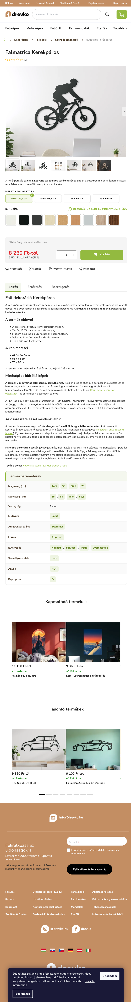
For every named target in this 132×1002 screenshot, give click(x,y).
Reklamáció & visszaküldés (49, 914)
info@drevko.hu (71, 817)
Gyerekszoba (100, 547)
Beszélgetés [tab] (60, 287)
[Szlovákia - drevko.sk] (52, 950)
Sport (55, 516)
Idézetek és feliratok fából (107, 914)
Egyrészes (57, 526)
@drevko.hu (59, 929)
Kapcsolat (24, 3)
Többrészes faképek (104, 907)
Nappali (56, 547)
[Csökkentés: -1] (59, 255)
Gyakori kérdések (45, 3)
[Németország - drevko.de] (70, 950)
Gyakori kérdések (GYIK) (47, 892)
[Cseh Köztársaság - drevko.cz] (61, 950)
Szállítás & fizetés (70, 3)
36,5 (71, 496)
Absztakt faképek (102, 892)
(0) (25, 60)
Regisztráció (120, 3)
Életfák (75, 914)
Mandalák (77, 907)
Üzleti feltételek (42, 899)
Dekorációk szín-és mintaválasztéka (100, 209)
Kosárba (101, 255)
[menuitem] (12, 28)
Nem (54, 558)
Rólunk (9, 3)
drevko (86, 929)
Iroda (84, 547)
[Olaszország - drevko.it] (88, 950)
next (124, 653)
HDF (54, 568)
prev (8, 653)
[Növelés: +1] (74, 255)
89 (61, 496)
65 (53, 496)
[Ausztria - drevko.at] (79, 950)
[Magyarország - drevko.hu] (43, 950)
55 (63, 486)
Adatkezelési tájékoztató (47, 907)
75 (82, 486)
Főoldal (9, 892)
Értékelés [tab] (35, 287)
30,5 (73, 486)
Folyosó (71, 547)
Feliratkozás (98, 869)
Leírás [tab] (13, 287)
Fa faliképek (78, 892)
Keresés (107, 14)
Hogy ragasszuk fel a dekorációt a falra (45, 465)
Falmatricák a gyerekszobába (109, 899)
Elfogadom (110, 976)
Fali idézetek (78, 899)
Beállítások (22, 994)
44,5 (54, 486)
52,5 (81, 496)
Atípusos (57, 537)
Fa (53, 579)
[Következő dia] (124, 111)
